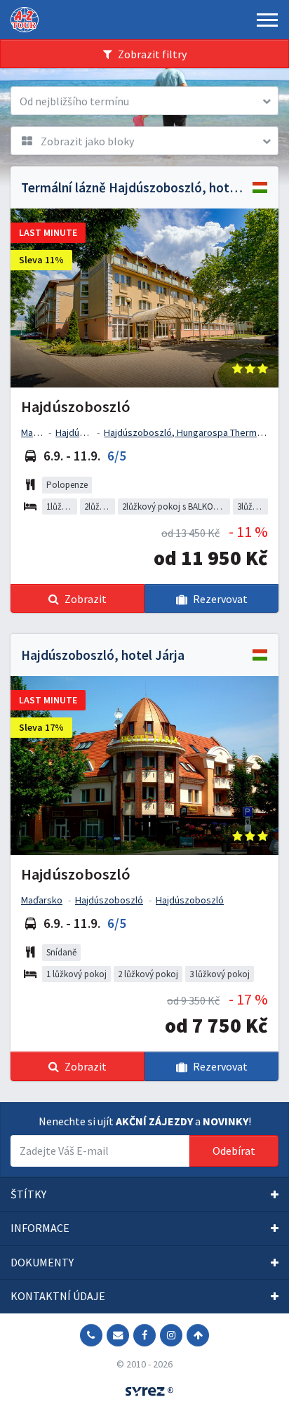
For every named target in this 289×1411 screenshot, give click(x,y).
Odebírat (234, 1151)
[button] (144, 100)
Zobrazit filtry (152, 54)
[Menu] (267, 20)
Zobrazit (86, 599)
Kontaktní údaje (58, 1296)
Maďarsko (41, 432)
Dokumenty (42, 1262)
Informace (40, 1228)
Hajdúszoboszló (89, 432)
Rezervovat (220, 599)
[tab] (144, 1195)
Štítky (28, 1194)
